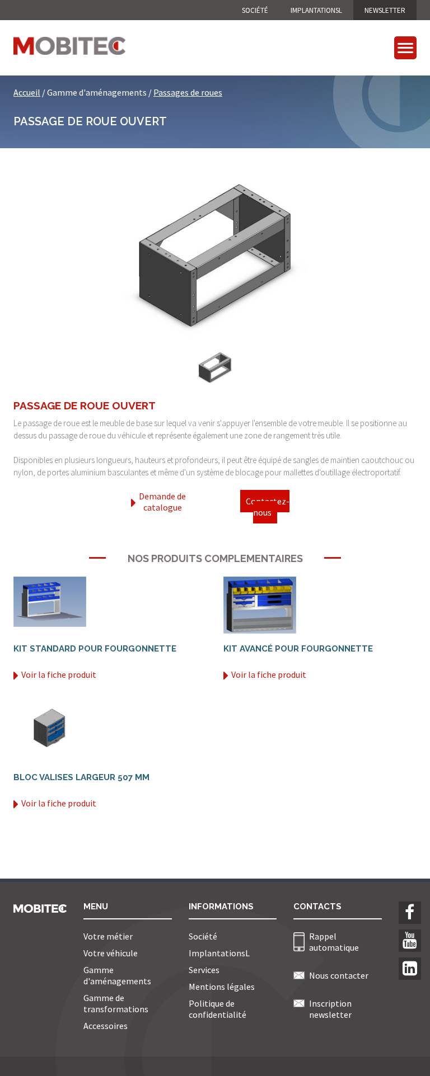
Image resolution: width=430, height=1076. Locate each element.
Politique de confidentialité (217, 1009)
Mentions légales (222, 986)
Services (204, 969)
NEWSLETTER (384, 10)
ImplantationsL (316, 10)
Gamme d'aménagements (117, 975)
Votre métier (108, 936)
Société (255, 10)
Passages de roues (187, 92)
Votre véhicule (110, 953)
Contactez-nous (267, 506)
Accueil (26, 92)
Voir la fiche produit (58, 674)
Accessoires (105, 1025)
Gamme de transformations (115, 1003)
